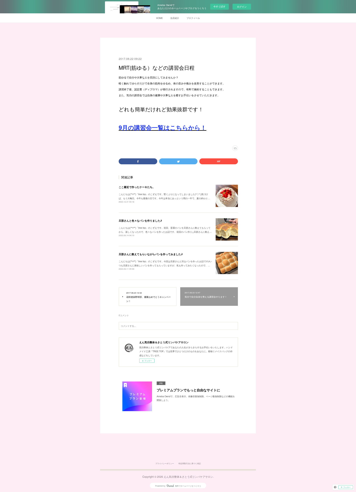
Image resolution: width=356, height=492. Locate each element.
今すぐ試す (219, 6)
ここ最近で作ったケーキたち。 (137, 187)
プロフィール (193, 17)
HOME (159, 17)
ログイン (242, 6)
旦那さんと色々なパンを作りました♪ (140, 220)
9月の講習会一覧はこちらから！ (162, 127)
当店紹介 (174, 17)
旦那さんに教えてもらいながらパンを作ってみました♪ (151, 254)
